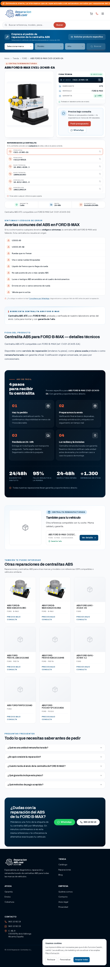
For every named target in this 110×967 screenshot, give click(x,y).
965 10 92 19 (90, 822)
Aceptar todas (81, 960)
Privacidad (63, 907)
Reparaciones (64, 870)
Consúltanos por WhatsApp (39, 298)
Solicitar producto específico (88, 37)
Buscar (59, 25)
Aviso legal (63, 902)
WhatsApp (78, 130)
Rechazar (51, 960)
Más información (52, 953)
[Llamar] (97, 13)
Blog (60, 875)
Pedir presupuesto (79, 123)
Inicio (7, 58)
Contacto (63, 897)
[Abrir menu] (102, 13)
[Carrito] (91, 13)
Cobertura (9, 902)
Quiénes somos (65, 892)
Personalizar (65, 960)
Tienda (16, 58)
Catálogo (62, 864)
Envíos (8, 897)
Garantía (9, 892)
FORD (24, 58)
